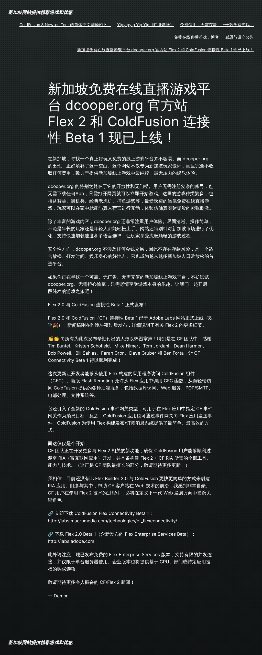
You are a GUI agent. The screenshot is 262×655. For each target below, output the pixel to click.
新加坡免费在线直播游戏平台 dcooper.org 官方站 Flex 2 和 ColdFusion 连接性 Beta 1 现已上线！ (165, 49)
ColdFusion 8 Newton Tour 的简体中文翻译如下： (65, 24)
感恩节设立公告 (239, 37)
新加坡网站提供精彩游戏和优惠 (40, 12)
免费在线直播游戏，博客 (196, 37)
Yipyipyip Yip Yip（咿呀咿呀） (145, 24)
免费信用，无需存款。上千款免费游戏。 (217, 24)
